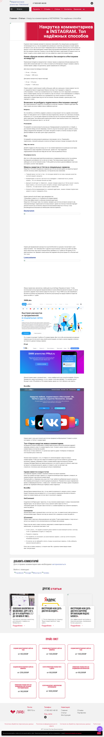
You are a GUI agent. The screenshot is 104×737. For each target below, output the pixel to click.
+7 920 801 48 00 (39, 3)
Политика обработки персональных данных (19, 724)
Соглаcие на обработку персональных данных (75, 724)
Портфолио (81, 713)
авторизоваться (59, 564)
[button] (19, 573)
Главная (13, 18)
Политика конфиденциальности (46, 724)
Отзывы (47, 9)
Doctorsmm (29, 211)
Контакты (68, 9)
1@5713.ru (31, 710)
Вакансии (77, 9)
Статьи (57, 9)
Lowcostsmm (30, 257)
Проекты (36, 9)
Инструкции (65, 715)
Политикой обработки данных (73, 733)
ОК (99, 733)
